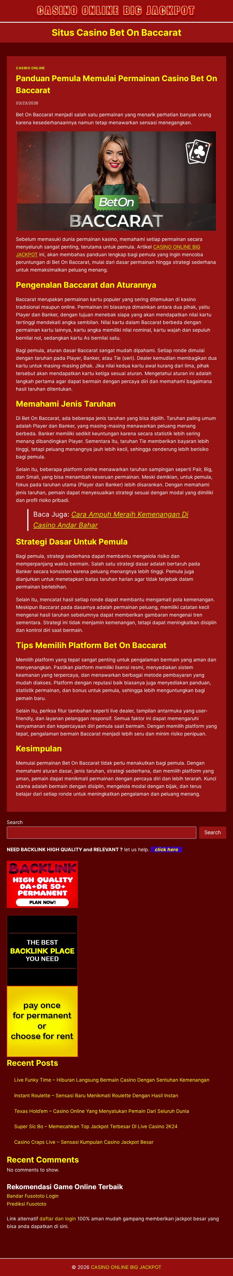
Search (15, 822)
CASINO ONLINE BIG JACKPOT (126, 1267)
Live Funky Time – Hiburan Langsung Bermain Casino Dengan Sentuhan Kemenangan (111, 1080)
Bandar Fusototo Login (33, 1196)
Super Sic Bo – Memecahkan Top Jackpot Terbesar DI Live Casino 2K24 (96, 1126)
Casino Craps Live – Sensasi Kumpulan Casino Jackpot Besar (83, 1142)
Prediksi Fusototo (26, 1204)
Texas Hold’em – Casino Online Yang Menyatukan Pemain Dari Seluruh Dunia (101, 1111)
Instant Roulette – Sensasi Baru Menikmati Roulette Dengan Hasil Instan (96, 1095)
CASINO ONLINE (30, 68)
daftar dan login (57, 1219)
